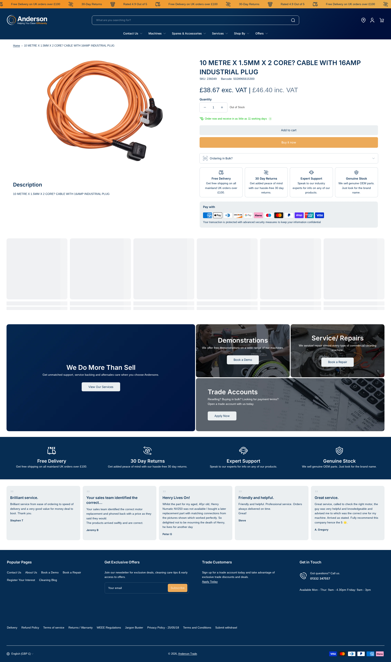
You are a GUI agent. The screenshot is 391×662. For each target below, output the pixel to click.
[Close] (256, 295)
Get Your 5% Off (162, 349)
